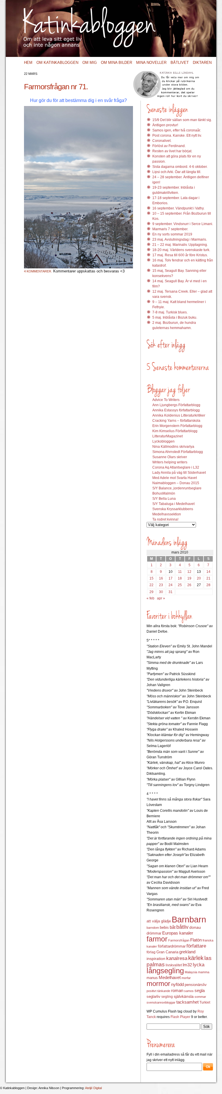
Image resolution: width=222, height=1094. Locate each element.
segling (167, 997)
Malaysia (191, 972)
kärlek (196, 958)
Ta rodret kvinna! (165, 519)
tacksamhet (187, 1002)
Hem (28, 62)
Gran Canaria (167, 952)
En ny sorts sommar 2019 (172, 234)
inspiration (156, 958)
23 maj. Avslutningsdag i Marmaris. (179, 239)
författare (196, 946)
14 (208, 572)
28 (208, 585)
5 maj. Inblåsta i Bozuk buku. (174, 317)
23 (161, 585)
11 (180, 572)
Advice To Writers (166, 400)
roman (177, 990)
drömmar (154, 933)
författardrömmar (172, 946)
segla (200, 990)
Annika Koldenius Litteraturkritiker (178, 415)
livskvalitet (174, 965)
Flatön (196, 939)
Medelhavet (170, 977)
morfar (186, 978)
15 (151, 578)
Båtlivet (180, 62)
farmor (157, 939)
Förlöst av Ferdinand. (169, 146)
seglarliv (153, 996)
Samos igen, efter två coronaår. (176, 130)
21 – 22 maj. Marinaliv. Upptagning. (180, 245)
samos (189, 991)
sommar (200, 996)
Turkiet (204, 1002)
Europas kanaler (177, 933)
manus (152, 978)
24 (171, 585)
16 (161, 578)
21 (208, 578)
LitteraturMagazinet (167, 436)
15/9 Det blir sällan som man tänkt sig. (182, 120)
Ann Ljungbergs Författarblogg (176, 405)
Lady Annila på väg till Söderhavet (179, 473)
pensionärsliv (196, 984)
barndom (153, 927)
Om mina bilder (116, 62)
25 (180, 585)
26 (189, 585)
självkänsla (184, 996)
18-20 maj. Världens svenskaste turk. (181, 250)
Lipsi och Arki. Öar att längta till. (176, 172)
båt (172, 927)
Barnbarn (189, 919)
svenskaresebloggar (161, 1002)
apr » (161, 598)
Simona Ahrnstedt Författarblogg (177, 452)
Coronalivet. (161, 141)
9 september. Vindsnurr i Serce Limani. (182, 224)
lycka (198, 964)
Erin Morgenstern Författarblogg (177, 426)
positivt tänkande (158, 991)
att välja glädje (159, 921)
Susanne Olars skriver (169, 457)
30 (161, 592)
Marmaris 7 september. (170, 229)
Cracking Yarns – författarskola (176, 421)
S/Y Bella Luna (164, 499)
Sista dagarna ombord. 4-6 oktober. (180, 167)
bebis (164, 927)
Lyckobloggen (163, 441)
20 (199, 578)
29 (151, 592)
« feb (150, 598)
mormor (158, 983)
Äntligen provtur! (165, 125)
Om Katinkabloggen (57, 62)
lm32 (187, 964)
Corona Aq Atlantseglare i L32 (175, 467)
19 (189, 578)
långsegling (165, 970)
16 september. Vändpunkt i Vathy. (178, 208)
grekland (187, 952)
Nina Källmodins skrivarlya (173, 447)
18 (180, 578)
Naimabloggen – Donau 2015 (175, 483)
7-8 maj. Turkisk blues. (170, 312)
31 (171, 592)
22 (151, 585)
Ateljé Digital (93, 1088)
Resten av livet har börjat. (172, 151)
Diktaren (202, 62)
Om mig (89, 62)
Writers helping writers (169, 462)
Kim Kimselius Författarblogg (174, 431)
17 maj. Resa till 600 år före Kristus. (180, 255)
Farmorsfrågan (178, 940)
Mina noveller (151, 62)
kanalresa (176, 958)
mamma (203, 972)
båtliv (182, 927)
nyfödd (177, 984)
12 (189, 572)
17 (171, 578)
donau (195, 927)
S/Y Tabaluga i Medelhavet (173, 504)
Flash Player (180, 1017)
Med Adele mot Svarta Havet (174, 478)
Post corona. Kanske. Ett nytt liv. (177, 135)
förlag (151, 952)
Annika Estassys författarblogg (176, 410)
